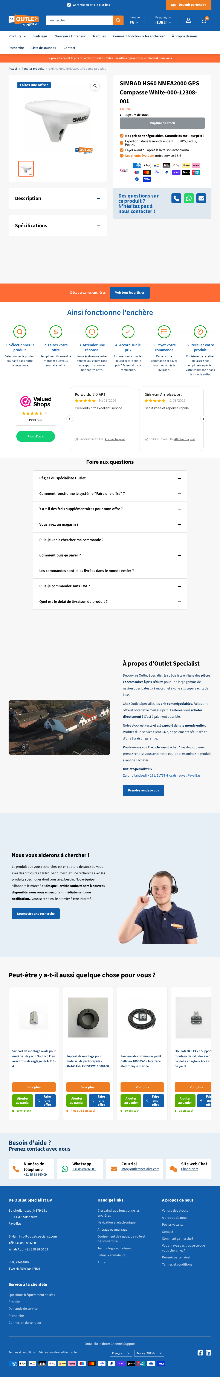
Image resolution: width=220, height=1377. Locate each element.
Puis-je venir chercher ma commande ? (71, 540)
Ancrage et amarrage (112, 1229)
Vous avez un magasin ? (58, 524)
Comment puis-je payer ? (60, 555)
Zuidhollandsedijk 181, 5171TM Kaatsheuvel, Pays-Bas (161, 775)
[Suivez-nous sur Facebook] (200, 1353)
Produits (15, 36)
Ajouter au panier (23, 1100)
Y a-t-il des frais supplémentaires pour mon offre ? (81, 509)
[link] (34, 1053)
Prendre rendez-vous (143, 790)
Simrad (125, 109)
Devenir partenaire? (176, 1257)
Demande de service (23, 1308)
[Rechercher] (118, 20)
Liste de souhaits (43, 47)
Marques (99, 36)
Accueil (13, 69)
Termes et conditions (177, 1264)
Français (117, 1353)
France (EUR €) (146, 1353)
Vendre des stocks (175, 1210)
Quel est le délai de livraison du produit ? (73, 601)
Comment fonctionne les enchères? (139, 36)
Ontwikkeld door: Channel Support (110, 1344)
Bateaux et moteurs (111, 1255)
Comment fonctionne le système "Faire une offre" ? (82, 493)
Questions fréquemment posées (32, 1294)
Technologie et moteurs (115, 1248)
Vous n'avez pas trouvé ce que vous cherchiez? (183, 1248)
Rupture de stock (162, 123)
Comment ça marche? (177, 1238)
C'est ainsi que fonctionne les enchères (119, 1213)
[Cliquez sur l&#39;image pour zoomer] (95, 86)
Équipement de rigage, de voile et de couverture (121, 1239)
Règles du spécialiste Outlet (62, 478)
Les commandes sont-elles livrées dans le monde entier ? (86, 570)
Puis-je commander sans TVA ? (64, 586)
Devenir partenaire (192, 4)
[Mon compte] (188, 20)
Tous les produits (33, 69)
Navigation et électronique (117, 1222)
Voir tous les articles (130, 292)
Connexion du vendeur (25, 1322)
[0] (203, 20)
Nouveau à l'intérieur (70, 36)
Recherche (16, 47)
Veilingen (40, 36)
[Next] (211, 1053)
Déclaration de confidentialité (58, 1352)
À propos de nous (184, 36)
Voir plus (34, 1087)
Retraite (14, 1301)
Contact (69, 47)
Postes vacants (172, 1224)
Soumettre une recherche (36, 913)
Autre (101, 1262)
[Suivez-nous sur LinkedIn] (208, 1353)
